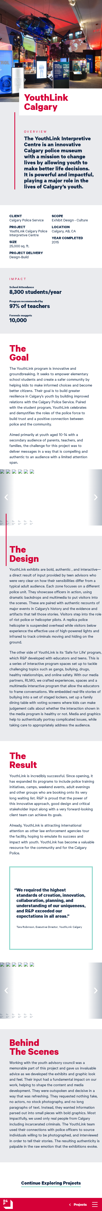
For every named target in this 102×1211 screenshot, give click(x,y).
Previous (7, 497)
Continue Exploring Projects (51, 1183)
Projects (80, 1204)
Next (95, 497)
